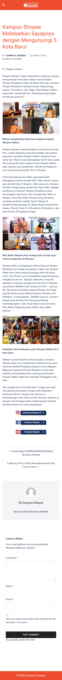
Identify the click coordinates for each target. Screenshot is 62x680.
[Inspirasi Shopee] (31, 4)
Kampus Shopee (16, 55)
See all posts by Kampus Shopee (31, 511)
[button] (3, 5)
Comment (12, 557)
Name (10, 586)
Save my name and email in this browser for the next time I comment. (31, 620)
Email (9, 599)
